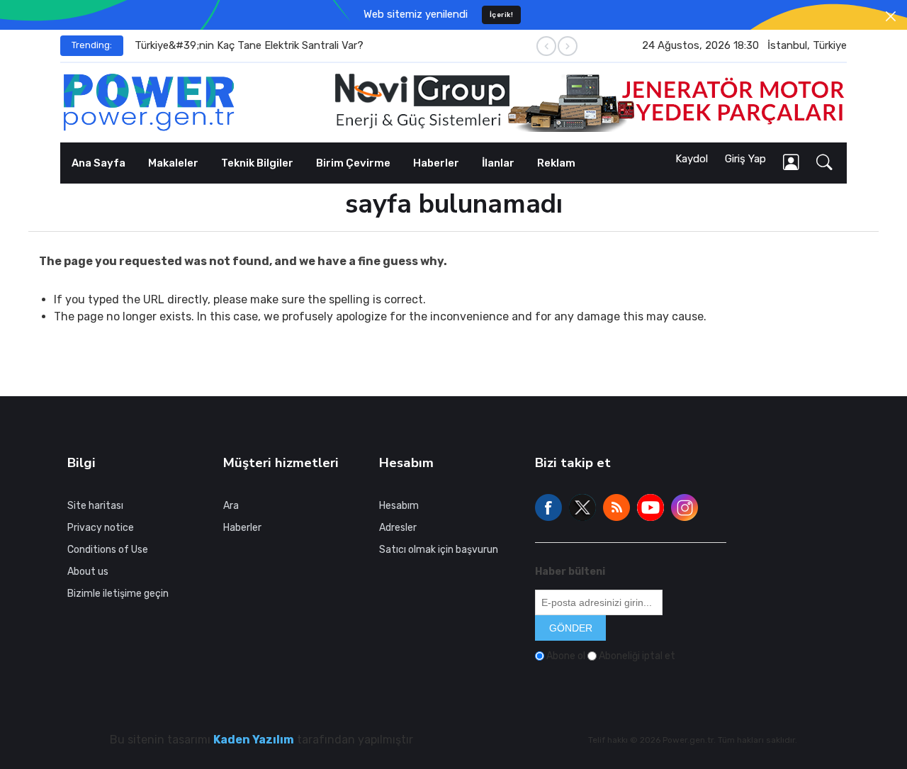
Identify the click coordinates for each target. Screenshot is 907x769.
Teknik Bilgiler (257, 163)
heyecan (582, 507)
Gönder (570, 628)
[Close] (890, 16)
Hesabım (399, 505)
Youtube (650, 507)
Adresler (398, 527)
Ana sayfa (98, 163)
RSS (616, 507)
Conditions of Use (107, 549)
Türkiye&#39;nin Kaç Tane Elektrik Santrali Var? (249, 45)
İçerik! (502, 14)
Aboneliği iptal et (637, 656)
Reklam (556, 163)
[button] (824, 163)
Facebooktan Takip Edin (548, 507)
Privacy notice (100, 527)
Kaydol (691, 158)
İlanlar (498, 163)
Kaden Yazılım (253, 739)
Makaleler (173, 163)
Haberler (436, 163)
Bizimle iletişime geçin (118, 593)
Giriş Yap (745, 158)
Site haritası (95, 505)
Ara (231, 505)
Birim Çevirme (353, 163)
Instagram (684, 507)
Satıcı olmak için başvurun (438, 549)
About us (87, 571)
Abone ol (565, 656)
